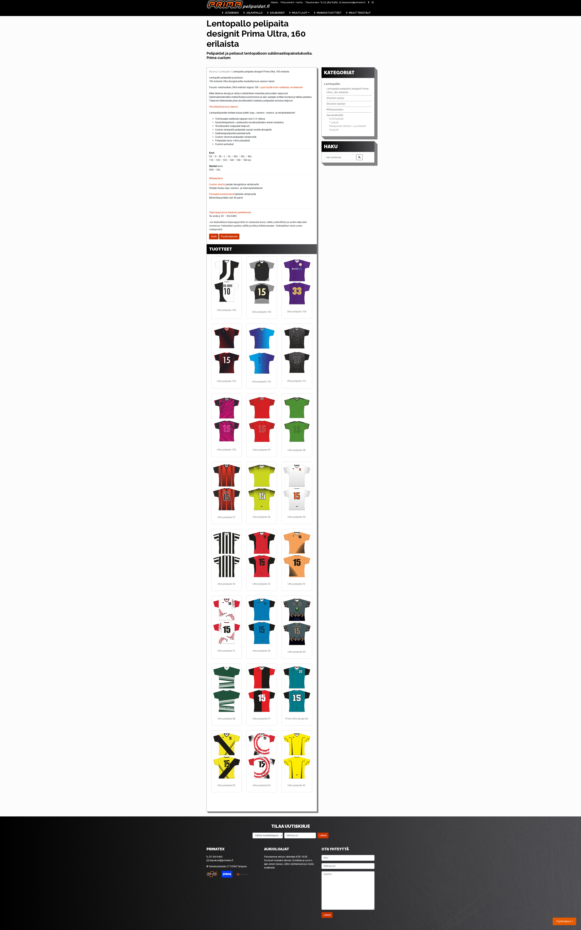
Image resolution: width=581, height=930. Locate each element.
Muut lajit (299, 12)
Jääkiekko (232, 12)
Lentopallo (224, 71)
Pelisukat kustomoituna (221, 194)
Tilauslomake (312, 2)
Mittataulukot (216, 178)
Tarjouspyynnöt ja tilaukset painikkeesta (230, 212)
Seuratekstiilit (335, 115)
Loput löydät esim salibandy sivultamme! (281, 87)
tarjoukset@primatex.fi (353, 2)
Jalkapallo (254, 12)
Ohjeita (274, 2)
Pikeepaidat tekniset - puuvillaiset (347, 126)
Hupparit (334, 129)
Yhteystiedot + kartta (291, 2)
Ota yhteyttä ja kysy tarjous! (223, 106)
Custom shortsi (217, 184)
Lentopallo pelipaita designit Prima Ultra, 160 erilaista (348, 90)
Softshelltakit (336, 118)
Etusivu (213, 71)
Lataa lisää (261, 802)
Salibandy (277, 12)
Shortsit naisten (336, 103)
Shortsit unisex (335, 98)
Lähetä (323, 835)
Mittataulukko (335, 109)
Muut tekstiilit (360, 12)
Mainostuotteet (329, 12)
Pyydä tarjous (564, 921)
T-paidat (334, 122)
